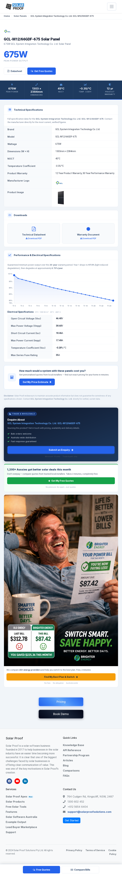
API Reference (72, 750)
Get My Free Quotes (62, 480)
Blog (65, 765)
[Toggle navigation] (111, 7)
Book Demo (61, 714)
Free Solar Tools (16, 806)
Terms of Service (95, 850)
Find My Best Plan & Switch (59, 677)
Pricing (61, 701)
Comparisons (71, 770)
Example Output (16, 822)
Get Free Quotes (43, 71)
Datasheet (16, 71)
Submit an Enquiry (59, 449)
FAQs (66, 775)
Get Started (71, 820)
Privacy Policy (74, 850)
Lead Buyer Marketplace (21, 827)
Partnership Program (76, 755)
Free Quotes (43, 869)
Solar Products (15, 801)
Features (11, 811)
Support (11, 832)
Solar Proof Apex (19, 796)
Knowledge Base (73, 745)
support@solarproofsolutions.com (89, 811)
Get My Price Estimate (35, 382)
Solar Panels (20, 16)
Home (7, 16)
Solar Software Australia (21, 816)
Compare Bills (82, 869)
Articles (68, 760)
